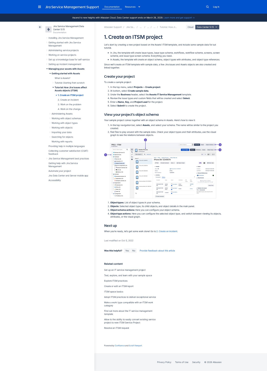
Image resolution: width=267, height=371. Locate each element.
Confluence (120, 345)
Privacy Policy (164, 362)
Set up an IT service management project (125, 270)
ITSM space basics (113, 291)
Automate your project (60, 171)
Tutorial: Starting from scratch (70, 82)
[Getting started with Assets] (154, 27)
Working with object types (65, 123)
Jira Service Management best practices (69, 158)
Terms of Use (181, 362)
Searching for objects (62, 137)
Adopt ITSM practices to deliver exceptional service (130, 297)
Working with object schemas (66, 118)
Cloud (190, 27)
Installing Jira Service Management (66, 38)
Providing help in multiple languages (67, 146)
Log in (216, 6)
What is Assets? (62, 78)
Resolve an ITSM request (116, 328)
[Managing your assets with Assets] (148, 27)
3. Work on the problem (69, 104)
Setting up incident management (65, 64)
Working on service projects (62, 55)
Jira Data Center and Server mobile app (68, 175)
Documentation (112, 6)
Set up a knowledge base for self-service (69, 59)
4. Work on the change (69, 109)
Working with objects (62, 127)
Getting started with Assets (66, 73)
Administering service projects (64, 50)
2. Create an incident (68, 99)
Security (196, 362)
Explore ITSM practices (115, 280)
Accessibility (55, 180)
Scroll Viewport (135, 345)
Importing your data (62, 132)
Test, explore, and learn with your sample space (128, 275)
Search (207, 6)
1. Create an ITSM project (70, 95)
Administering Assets (62, 113)
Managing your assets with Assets (67, 68)
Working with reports (62, 141)
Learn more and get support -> (179, 17)
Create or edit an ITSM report (119, 286)
